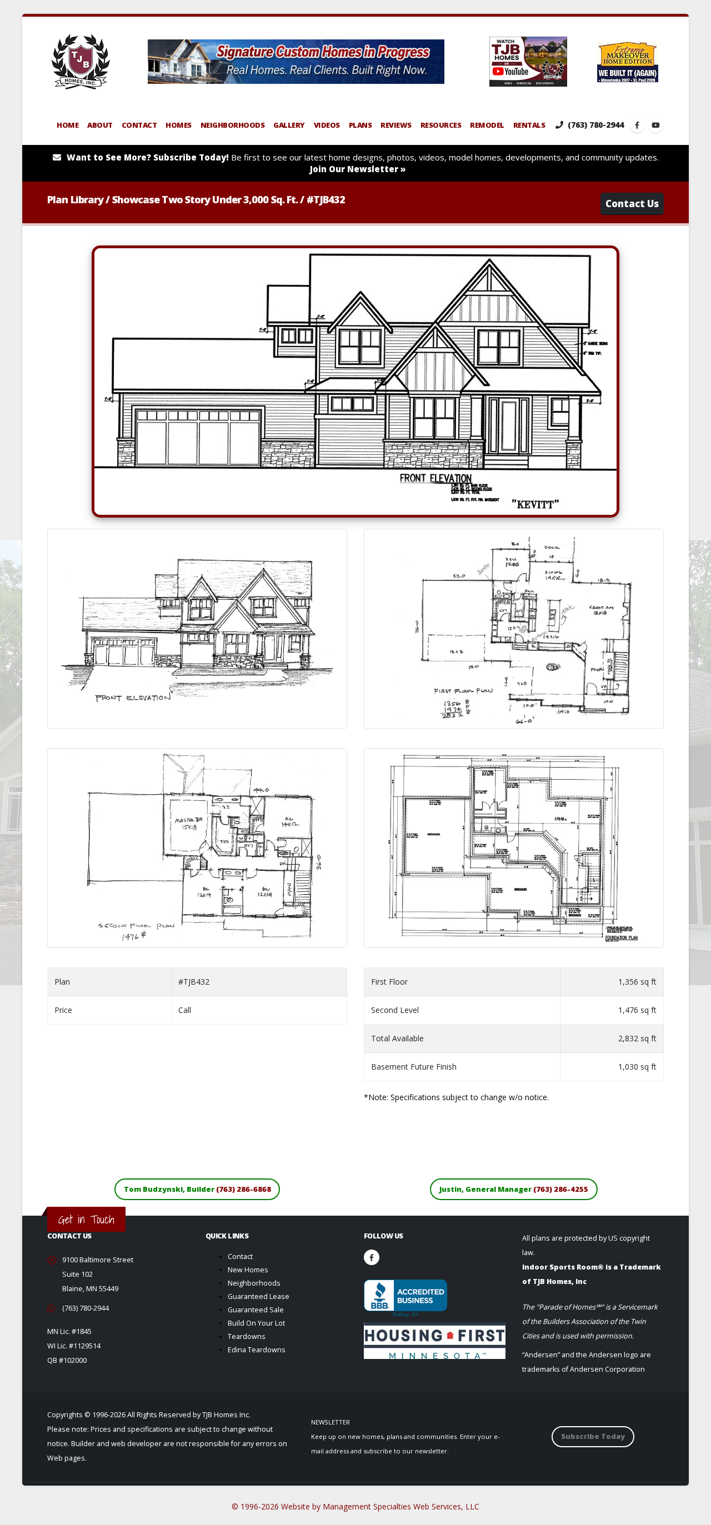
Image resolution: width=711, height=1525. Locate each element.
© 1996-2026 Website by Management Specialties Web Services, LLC (355, 1506)
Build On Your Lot (256, 1323)
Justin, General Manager (513, 1189)
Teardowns (247, 1336)
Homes (179, 125)
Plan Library (75, 199)
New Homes (248, 1270)
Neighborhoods (233, 125)
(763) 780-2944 (594, 124)
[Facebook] (371, 1257)
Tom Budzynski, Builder (197, 1189)
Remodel (487, 125)
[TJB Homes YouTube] (655, 125)
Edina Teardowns (257, 1350)
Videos (327, 125)
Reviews (396, 125)
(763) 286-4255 (560, 1189)
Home (67, 125)
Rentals (529, 125)
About (100, 125)
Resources (441, 125)
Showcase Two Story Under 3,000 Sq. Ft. (205, 199)
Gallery (289, 125)
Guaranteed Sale (256, 1310)
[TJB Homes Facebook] (637, 125)
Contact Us (632, 203)
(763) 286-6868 (243, 1189)
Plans (360, 125)
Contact (139, 125)
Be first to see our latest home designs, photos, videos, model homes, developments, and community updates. (363, 163)
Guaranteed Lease (258, 1296)
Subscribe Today (593, 1436)
